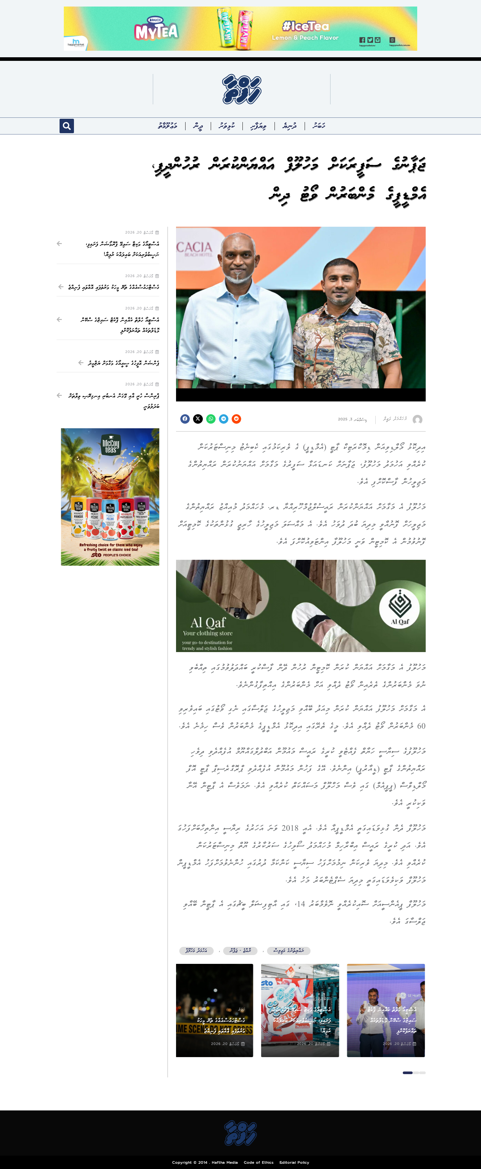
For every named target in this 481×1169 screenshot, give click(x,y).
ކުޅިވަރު (226, 126)
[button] (67, 126)
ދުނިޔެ (290, 126)
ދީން (198, 126)
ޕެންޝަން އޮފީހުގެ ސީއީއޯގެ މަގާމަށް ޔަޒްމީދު (123, 363)
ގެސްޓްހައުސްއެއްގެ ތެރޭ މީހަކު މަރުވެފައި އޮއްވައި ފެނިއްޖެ (113, 287)
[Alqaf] (301, 606)
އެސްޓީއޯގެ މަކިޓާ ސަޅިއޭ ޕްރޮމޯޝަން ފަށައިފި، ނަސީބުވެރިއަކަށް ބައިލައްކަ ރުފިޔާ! (301, 1020)
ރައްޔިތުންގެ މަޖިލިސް (289, 950)
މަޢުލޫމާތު (167, 126)
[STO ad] (110, 497)
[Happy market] (240, 28)
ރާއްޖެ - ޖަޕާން (240, 950)
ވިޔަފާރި (259, 126)
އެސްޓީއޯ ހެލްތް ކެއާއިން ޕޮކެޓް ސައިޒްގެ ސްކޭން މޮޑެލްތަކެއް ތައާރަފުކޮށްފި (393, 1020)
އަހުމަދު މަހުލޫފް (196, 950)
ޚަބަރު (319, 126)
